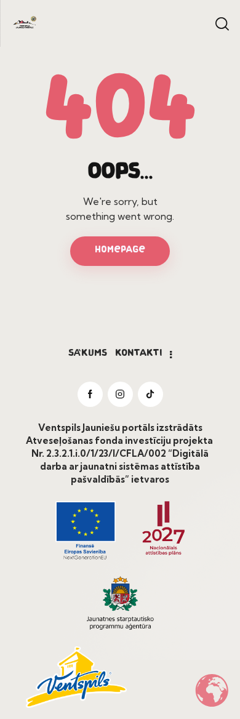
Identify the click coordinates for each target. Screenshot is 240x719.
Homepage (120, 250)
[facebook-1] (90, 394)
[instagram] (120, 394)
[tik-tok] (150, 394)
